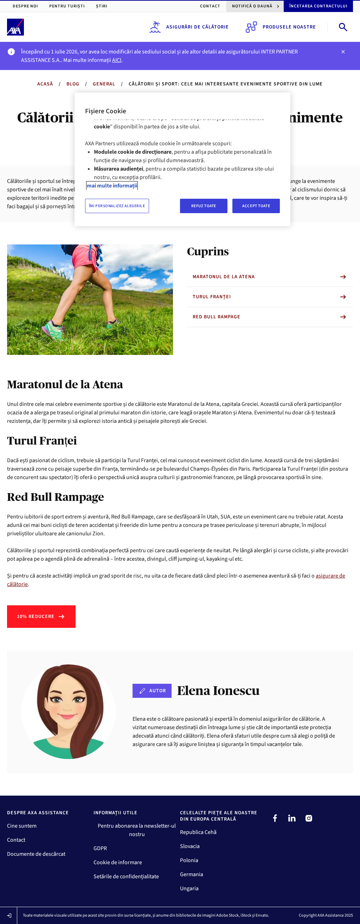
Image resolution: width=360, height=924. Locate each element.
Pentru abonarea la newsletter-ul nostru (137, 830)
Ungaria (189, 888)
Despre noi (25, 6)
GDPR (100, 848)
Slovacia (190, 846)
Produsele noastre (289, 27)
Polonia (189, 860)
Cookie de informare (118, 862)
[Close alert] (343, 52)
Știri (101, 6)
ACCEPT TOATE (256, 206)
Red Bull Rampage (216, 316)
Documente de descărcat (36, 854)
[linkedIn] (291, 818)
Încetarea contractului (318, 6)
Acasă (45, 84)
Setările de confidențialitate (126, 876)
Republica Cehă (198, 832)
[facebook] (274, 818)
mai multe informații (112, 186)
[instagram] (308, 818)
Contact (210, 6)
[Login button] (9, 915)
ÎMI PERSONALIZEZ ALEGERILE (117, 206)
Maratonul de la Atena (224, 276)
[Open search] (343, 27)
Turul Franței (212, 296)
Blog (72, 84)
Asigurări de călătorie (197, 27)
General (104, 84)
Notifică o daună (252, 6)
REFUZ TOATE (203, 206)
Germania (191, 874)
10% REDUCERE (35, 616)
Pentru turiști (67, 6)
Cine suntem (22, 826)
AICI (116, 60)
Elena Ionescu (218, 690)
